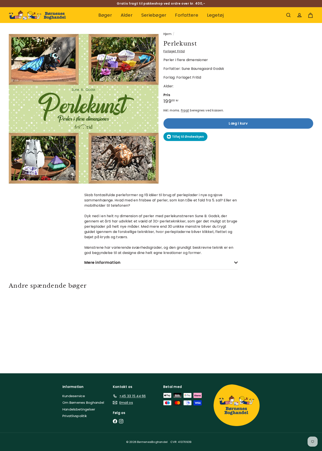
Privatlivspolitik (74, 416)
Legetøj (215, 15)
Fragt (185, 110)
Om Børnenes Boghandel (83, 402)
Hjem (167, 34)
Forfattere (186, 15)
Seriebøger (153, 15)
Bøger (105, 15)
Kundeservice (73, 396)
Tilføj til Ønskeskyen (188, 136)
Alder (127, 15)
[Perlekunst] (32, 328)
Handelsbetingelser (78, 409)
